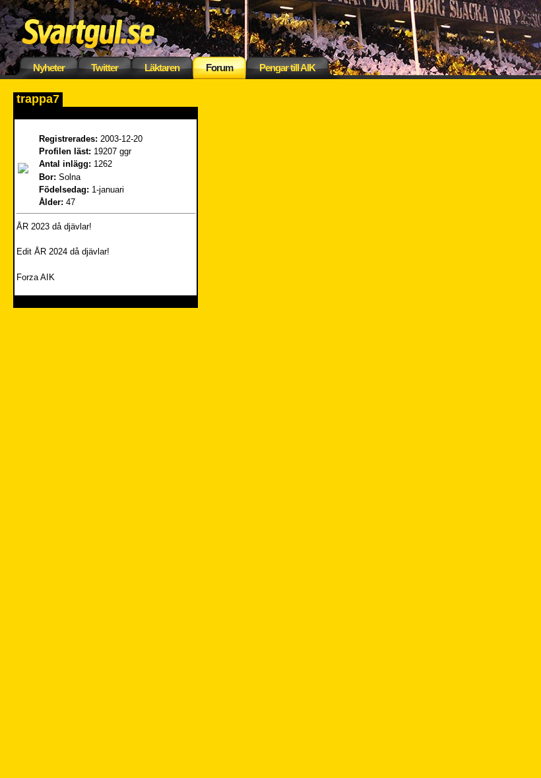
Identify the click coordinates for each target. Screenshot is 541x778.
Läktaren (161, 67)
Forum (219, 67)
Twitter (104, 67)
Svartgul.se (108, 31)
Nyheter (49, 67)
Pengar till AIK (287, 67)
